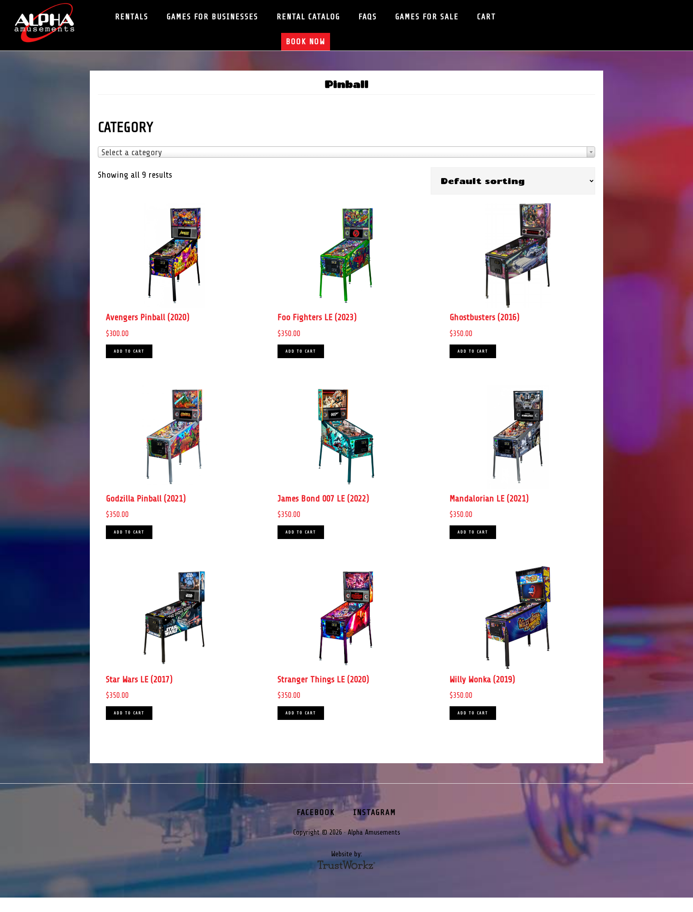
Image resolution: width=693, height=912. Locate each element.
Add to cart (129, 351)
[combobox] (346, 152)
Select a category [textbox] (131, 152)
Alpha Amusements (52, 23)
